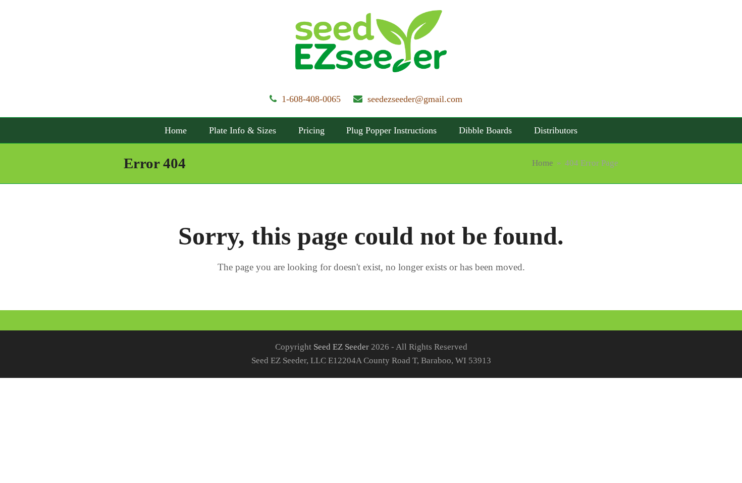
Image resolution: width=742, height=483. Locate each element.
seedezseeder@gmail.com (414, 99)
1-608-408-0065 (311, 99)
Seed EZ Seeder (341, 347)
